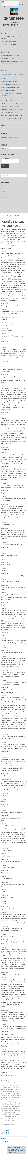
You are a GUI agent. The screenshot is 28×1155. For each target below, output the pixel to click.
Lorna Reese (13, 44)
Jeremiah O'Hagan (16, 55)
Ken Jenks (11, 1124)
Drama (3, 186)
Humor (3, 191)
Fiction (3, 188)
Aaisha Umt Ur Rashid (18, 104)
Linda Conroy (4, 76)
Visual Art (3, 203)
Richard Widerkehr (16, 98)
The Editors (15, 137)
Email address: (5, 158)
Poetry (3, 200)
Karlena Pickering (13, 1152)
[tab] (10, 3)
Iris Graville (10, 63)
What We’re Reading (6, 206)
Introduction (4, 194)
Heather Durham (10, 58)
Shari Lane (13, 41)
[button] (14, 10)
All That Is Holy (6, 1132)
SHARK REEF (14, 18)
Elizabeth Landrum (14, 112)
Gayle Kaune (16, 84)
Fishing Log (5, 1140)
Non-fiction (4, 197)
